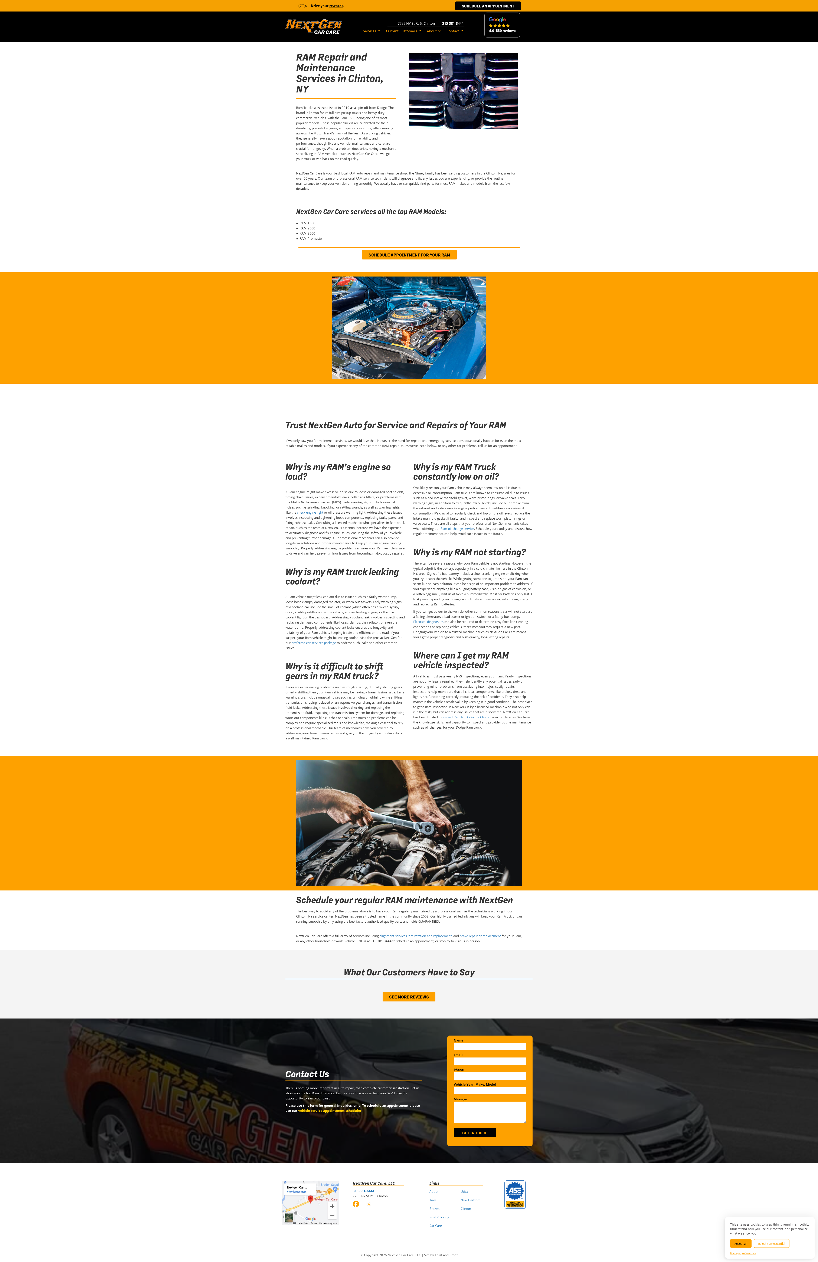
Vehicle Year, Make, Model (475, 1084)
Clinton (466, 1208)
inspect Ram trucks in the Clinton (466, 717)
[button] (378, 31)
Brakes (434, 1208)
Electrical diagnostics (428, 621)
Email (458, 1055)
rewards (336, 5)
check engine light (310, 512)
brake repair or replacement (480, 936)
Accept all (740, 1243)
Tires (432, 1200)
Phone (459, 1070)
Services (369, 31)
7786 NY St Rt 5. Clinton (416, 23)
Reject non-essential (771, 1243)
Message (460, 1099)
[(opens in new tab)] (310, 1202)
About (432, 31)
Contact (452, 31)
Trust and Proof (446, 1255)
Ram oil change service (457, 528)
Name (458, 1040)
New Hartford (471, 1200)
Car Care (435, 1225)
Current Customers (401, 31)
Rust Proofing (439, 1217)
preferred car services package (313, 643)
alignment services (393, 936)
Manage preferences (743, 1253)
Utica (464, 1191)
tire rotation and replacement (430, 936)
